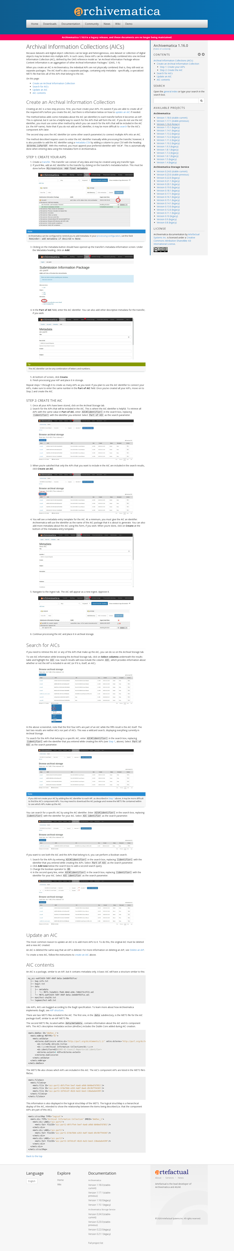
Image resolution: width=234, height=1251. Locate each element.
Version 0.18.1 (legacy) (168, 190)
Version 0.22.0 (99, 1229)
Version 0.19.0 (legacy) (168, 187)
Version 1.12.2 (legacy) (168, 136)
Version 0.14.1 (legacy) (168, 203)
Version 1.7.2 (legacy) (167, 152)
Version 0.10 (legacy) (167, 216)
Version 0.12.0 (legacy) (168, 209)
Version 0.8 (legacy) (167, 222)
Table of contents (162, 49)
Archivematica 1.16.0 (171, 45)
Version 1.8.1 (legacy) (167, 149)
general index (170, 91)
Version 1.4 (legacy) (167, 162)
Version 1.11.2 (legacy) (168, 140)
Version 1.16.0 (99, 1200)
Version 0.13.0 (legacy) (168, 206)
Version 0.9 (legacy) (167, 219)
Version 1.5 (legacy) (167, 159)
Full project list (95, 1242)
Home (34, 24)
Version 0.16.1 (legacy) (168, 196)
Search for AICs (165, 73)
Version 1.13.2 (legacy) (168, 133)
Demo (128, 24)
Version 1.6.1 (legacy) (167, 156)
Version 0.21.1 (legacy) (168, 180)
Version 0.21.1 (99, 1234)
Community (92, 24)
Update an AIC (164, 76)
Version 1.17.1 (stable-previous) (173, 120)
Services (169, 1177)
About (158, 1177)
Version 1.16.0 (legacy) (168, 124)
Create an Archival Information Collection (178, 63)
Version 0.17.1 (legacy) (168, 193)
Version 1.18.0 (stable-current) (172, 117)
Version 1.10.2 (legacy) (168, 143)
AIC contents (163, 79)
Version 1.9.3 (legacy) (167, 146)
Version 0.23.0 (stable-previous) (173, 174)
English (31, 1181)
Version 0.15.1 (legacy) (168, 200)
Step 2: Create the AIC (171, 70)
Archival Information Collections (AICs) (173, 60)
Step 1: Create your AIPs (172, 66)
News (107, 24)
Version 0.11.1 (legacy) (168, 212)
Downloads (50, 24)
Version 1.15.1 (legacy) (168, 127)
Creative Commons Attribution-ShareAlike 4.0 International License (174, 240)
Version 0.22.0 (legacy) (168, 177)
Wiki (117, 24)
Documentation (70, 24)
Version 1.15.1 (99, 1204)
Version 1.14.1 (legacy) (168, 130)
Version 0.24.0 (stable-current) (172, 171)
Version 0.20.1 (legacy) (168, 184)
